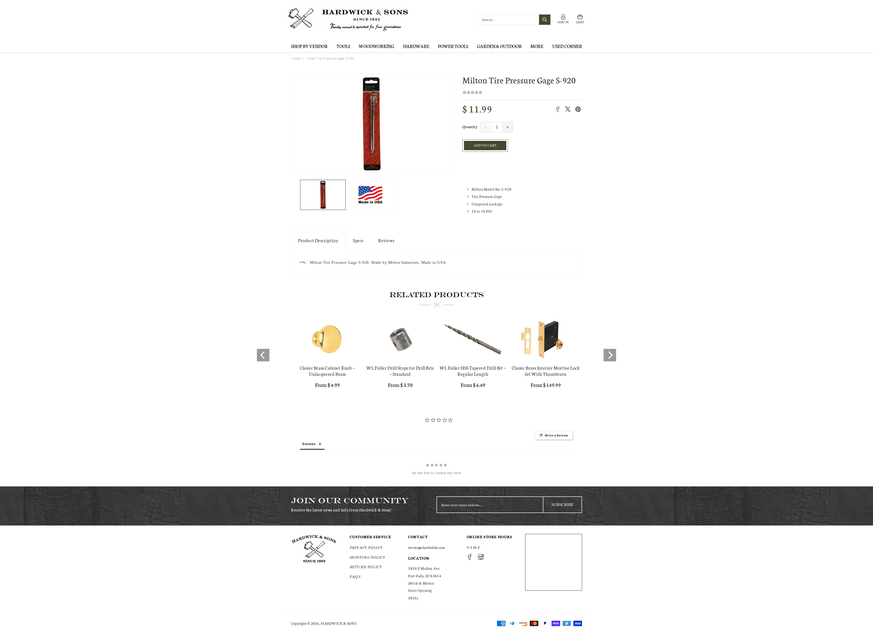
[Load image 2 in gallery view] (370, 195)
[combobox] (514, 20)
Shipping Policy (368, 557)
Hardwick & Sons (338, 623)
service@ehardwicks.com (426, 547)
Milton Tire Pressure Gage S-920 (330, 58)
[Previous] (263, 355)
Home (296, 58)
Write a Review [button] (556, 435)
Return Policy (366, 566)
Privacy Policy (366, 547)
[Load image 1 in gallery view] (323, 195)
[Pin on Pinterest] (578, 109)
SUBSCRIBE (562, 504)
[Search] (544, 20)
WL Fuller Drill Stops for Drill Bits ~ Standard (400, 371)
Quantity (469, 126)
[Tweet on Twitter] (568, 109)
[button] (580, 19)
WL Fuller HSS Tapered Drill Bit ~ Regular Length (473, 371)
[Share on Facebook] (558, 109)
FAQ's (355, 576)
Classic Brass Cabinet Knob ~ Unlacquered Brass (327, 371)
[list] (436, 355)
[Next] (610, 355)
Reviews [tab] (309, 444)
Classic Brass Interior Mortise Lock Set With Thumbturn (546, 371)
